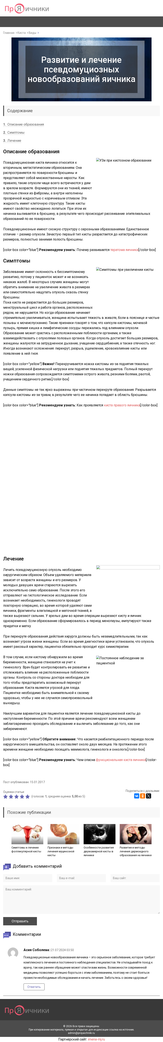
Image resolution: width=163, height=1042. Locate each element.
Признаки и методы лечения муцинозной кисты (61, 851)
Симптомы (14, 132)
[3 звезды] (17, 796)
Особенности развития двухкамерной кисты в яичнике (99, 851)
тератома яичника (124, 250)
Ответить (34, 987)
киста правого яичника (122, 405)
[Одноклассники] (142, 795)
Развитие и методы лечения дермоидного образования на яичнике (136, 851)
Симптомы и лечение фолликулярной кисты (26, 849)
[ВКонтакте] (136, 795)
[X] (148, 795)
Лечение (12, 141)
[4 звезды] (22, 796)
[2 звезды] (11, 796)
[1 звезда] (6, 796)
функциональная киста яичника (121, 760)
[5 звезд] (28, 796)
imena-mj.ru (96, 1039)
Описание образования (23, 124)
